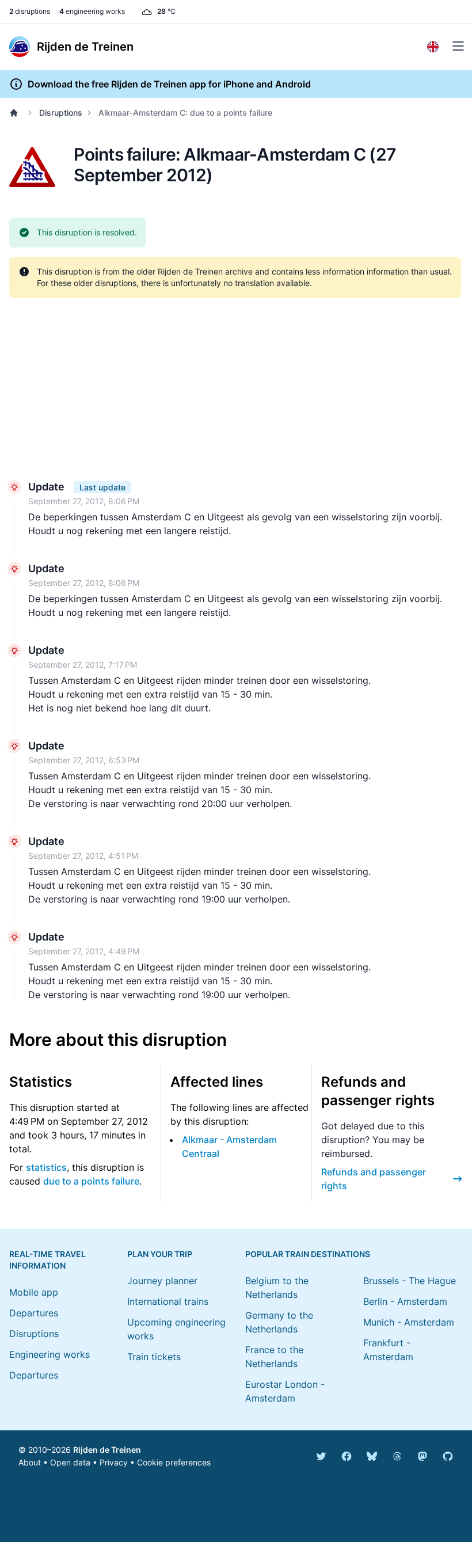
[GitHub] (448, 1456)
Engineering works (49, 1354)
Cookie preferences (174, 1462)
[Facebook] (346, 1456)
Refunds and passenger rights (373, 1178)
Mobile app (33, 1292)
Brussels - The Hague (409, 1280)
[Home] (16, 112)
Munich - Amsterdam (408, 1322)
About (29, 1462)
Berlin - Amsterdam (405, 1301)
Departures (33, 1313)
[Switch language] (432, 46)
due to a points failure (91, 1181)
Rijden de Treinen (107, 1450)
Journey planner (162, 1280)
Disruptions (60, 112)
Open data (70, 1462)
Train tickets (154, 1356)
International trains (167, 1301)
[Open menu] (458, 46)
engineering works (92, 11)
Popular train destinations (307, 1254)
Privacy (114, 1462)
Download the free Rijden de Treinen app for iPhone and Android (169, 84)
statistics (46, 1167)
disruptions (29, 11)
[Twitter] (321, 1456)
